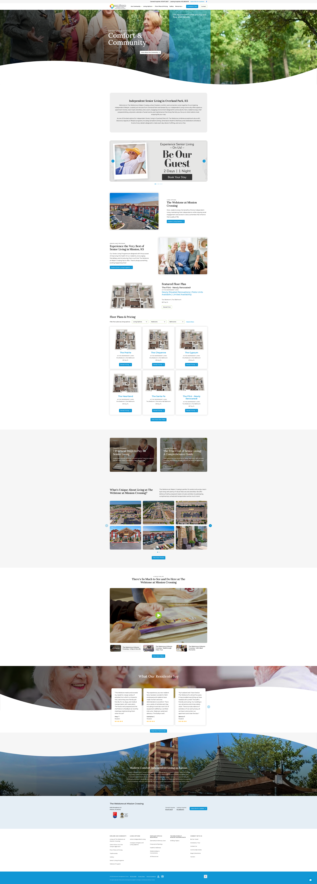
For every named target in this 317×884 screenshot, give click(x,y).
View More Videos (158, 656)
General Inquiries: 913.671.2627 (159, 1)
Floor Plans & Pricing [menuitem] (116, 850)
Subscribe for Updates (197, 1)
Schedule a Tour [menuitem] (195, 843)
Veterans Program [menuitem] (115, 864)
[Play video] (158, 615)
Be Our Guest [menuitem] (194, 839)
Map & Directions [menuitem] (195, 853)
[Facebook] (205, 876)
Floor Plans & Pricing (161, 6)
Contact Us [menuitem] (193, 846)
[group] (158, 161)
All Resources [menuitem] (154, 856)
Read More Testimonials (158, 731)
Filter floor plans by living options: (120, 322)
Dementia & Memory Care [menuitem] (158, 840)
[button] (112, 161)
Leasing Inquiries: (179, 1)
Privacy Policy (141, 876)
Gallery (171, 6)
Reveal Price (167, 307)
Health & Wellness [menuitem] (155, 847)
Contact (203, 6)
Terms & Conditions (151, 876)
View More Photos (158, 557)
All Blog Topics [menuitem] (174, 840)
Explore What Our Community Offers (159, 786)
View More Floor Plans (158, 419)
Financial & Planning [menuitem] (156, 844)
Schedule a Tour (192, 6)
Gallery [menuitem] (112, 857)
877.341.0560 (133, 876)
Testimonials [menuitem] (114, 853)
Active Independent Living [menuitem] (138, 839)
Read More (117, 466)
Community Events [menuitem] (196, 850)
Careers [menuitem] (192, 857)
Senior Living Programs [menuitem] (117, 860)
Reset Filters (190, 322)
